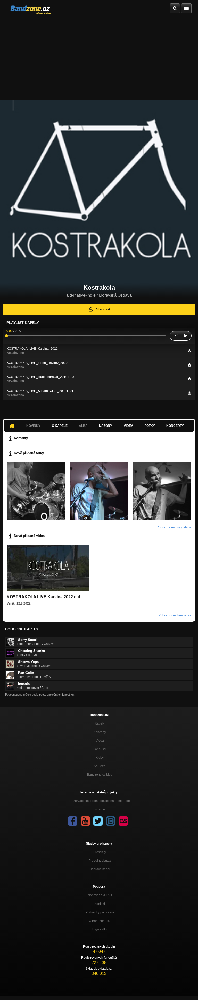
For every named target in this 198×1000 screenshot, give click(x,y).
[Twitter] (98, 821)
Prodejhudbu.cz (100, 860)
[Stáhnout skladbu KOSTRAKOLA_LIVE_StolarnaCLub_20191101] (189, 393)
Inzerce (100, 809)
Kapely (100, 723)
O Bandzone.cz (99, 921)
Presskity (99, 852)
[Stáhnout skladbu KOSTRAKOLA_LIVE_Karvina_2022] (189, 351)
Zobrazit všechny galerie (174, 527)
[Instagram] (110, 821)
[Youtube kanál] (85, 821)
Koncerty (175, 426)
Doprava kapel (99, 869)
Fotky (150, 426)
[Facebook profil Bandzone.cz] (72, 821)
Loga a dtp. (100, 929)
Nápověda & (100, 895)
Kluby (100, 757)
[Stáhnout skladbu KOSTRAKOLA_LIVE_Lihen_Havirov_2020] (189, 365)
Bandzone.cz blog (99, 775)
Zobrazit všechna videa (175, 615)
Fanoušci (99, 749)
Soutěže (99, 766)
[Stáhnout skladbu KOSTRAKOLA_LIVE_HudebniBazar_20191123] (189, 379)
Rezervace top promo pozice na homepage (99, 801)
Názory (105, 426)
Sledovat (103, 309)
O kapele (60, 426)
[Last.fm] (123, 821)
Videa (128, 426)
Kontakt (99, 904)
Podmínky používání (100, 912)
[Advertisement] (99, 56)
